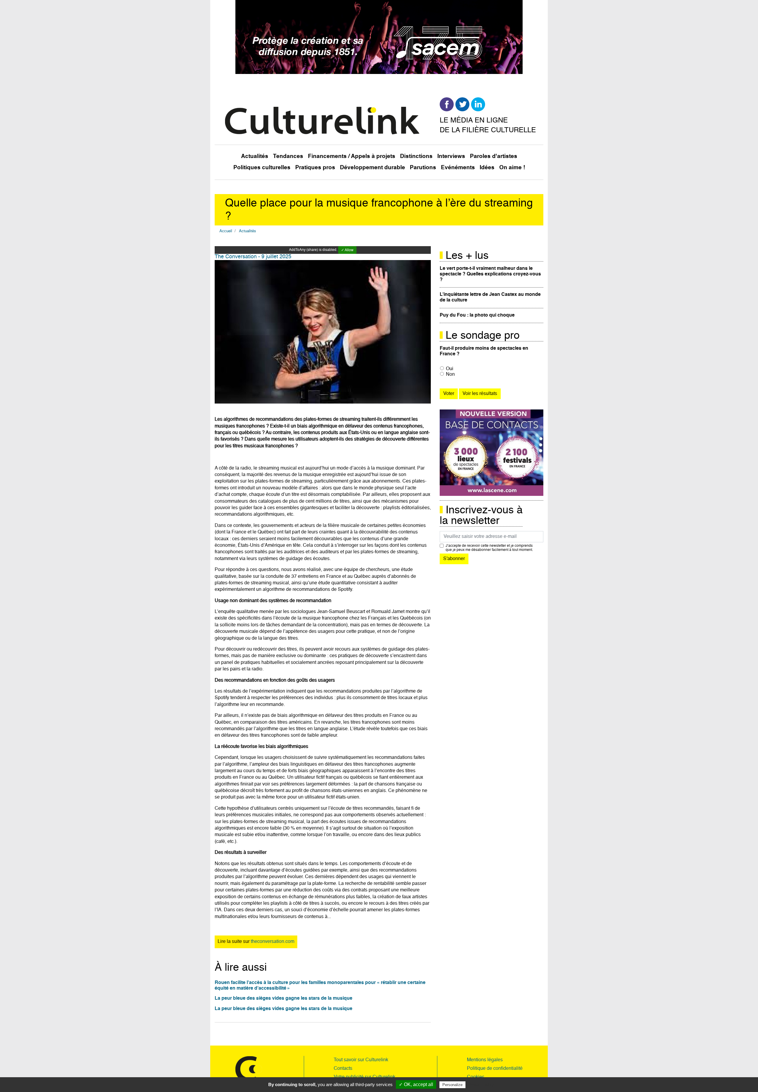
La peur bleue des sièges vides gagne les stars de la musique (283, 998)
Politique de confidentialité (495, 1068)
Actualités (254, 156)
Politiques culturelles (261, 167)
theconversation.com (272, 941)
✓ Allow (347, 250)
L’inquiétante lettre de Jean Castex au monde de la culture (490, 297)
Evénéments (458, 167)
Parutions (423, 167)
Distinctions (416, 156)
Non (450, 374)
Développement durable (372, 167)
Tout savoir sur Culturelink (361, 1060)
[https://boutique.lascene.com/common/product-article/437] (491, 452)
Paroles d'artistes (493, 156)
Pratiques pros (315, 167)
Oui (449, 369)
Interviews (451, 156)
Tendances (288, 156)
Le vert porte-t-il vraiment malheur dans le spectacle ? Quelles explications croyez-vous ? (490, 274)
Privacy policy (481, 1084)
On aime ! (512, 167)
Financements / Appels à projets (351, 156)
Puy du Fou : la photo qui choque (477, 315)
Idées (487, 167)
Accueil (225, 231)
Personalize (452, 1085)
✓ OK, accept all (416, 1084)
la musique (382, 468)
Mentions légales (485, 1060)
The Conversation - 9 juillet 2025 (253, 256)
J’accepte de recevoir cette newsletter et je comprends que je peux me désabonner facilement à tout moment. (489, 548)
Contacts (343, 1068)
